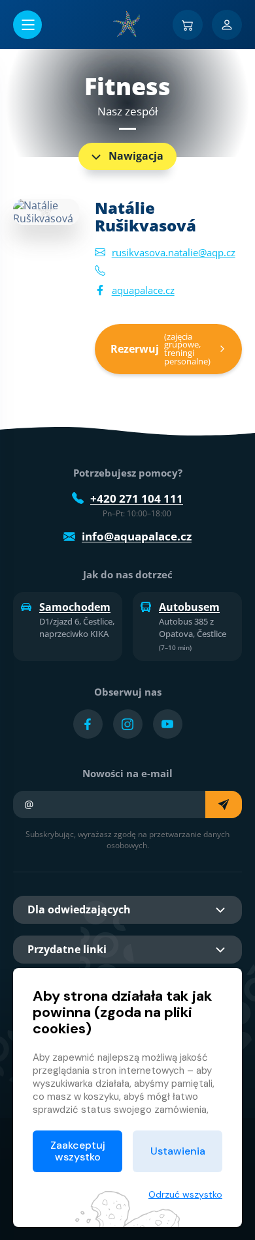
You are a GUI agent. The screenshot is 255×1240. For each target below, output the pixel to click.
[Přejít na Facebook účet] (88, 724)
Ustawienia (177, 1151)
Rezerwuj (160, 349)
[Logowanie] (227, 25)
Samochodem (74, 607)
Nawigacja (136, 156)
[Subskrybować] (223, 804)
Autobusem (189, 607)
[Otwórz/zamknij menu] (27, 24)
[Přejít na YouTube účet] (167, 724)
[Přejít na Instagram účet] (128, 724)
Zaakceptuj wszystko (77, 1151)
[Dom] (127, 24)
